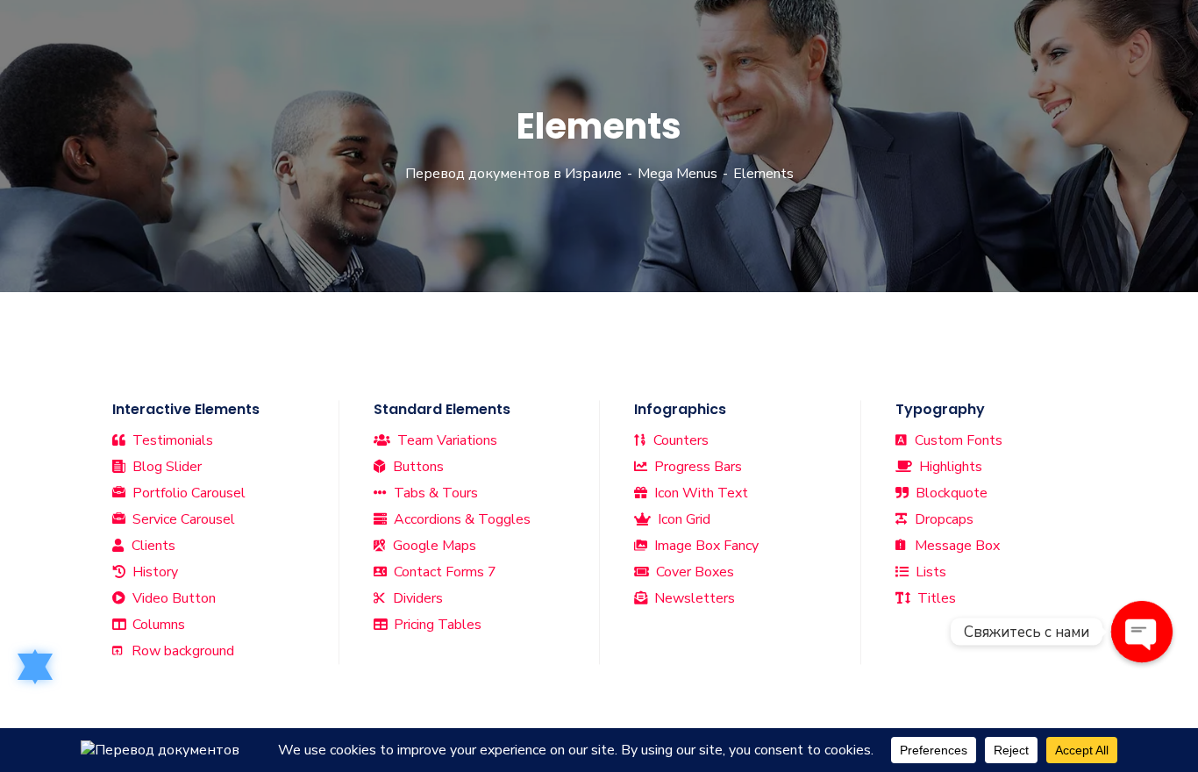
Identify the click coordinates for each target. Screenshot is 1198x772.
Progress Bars (696, 466)
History (153, 572)
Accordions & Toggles (460, 519)
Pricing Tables (435, 624)
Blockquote (950, 493)
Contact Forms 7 (443, 572)
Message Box (955, 545)
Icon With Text (699, 493)
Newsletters (693, 598)
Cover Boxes (693, 572)
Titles (935, 598)
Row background (181, 651)
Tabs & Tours (434, 493)
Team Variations (445, 440)
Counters (679, 440)
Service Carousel (182, 519)
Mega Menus (677, 173)
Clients (151, 545)
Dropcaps (942, 519)
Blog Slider (165, 466)
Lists (929, 572)
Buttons (416, 466)
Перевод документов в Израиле (513, 173)
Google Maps (432, 545)
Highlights (949, 466)
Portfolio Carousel (187, 493)
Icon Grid (682, 519)
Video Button (172, 598)
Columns (157, 624)
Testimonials (171, 440)
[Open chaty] (1142, 631)
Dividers (416, 598)
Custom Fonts (956, 440)
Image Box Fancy (705, 545)
